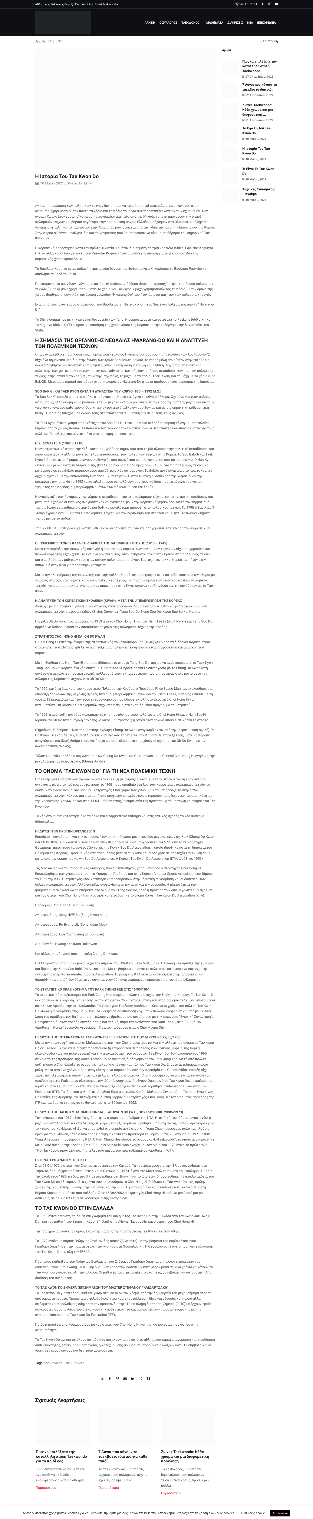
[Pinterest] (117, 1379)
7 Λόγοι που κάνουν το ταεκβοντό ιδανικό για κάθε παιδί (122, 1456)
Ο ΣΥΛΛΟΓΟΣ (168, 22)
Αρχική (40, 41)
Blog (51, 41)
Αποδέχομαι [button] (280, 1513)
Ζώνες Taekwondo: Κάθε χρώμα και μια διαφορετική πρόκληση (185, 1456)
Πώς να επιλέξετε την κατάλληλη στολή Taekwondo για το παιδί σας (61, 1456)
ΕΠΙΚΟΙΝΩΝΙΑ (266, 22)
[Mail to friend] (125, 1379)
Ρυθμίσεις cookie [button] (253, 1513)
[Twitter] (103, 1379)
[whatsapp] (140, 1379)
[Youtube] (276, 4)
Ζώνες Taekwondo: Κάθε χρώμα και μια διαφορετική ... (257, 110)
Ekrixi (88, 183)
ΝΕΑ (250, 22)
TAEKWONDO (190, 22)
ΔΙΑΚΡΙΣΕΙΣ (235, 22)
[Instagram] (269, 4)
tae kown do (53, 1363)
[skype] (147, 1379)
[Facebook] (262, 4)
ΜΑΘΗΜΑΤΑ (214, 22)
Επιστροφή (270, 41)
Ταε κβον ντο (74, 1363)
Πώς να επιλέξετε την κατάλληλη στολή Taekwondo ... (259, 66)
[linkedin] (132, 1379)
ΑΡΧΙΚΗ (150, 22)
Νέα (60, 41)
